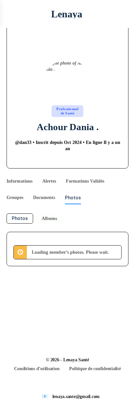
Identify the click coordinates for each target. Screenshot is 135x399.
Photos (20, 218)
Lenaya (66, 14)
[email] (59, 385)
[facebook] (71, 385)
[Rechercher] (123, 14)
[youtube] (83, 385)
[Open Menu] (10, 14)
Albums (49, 218)
